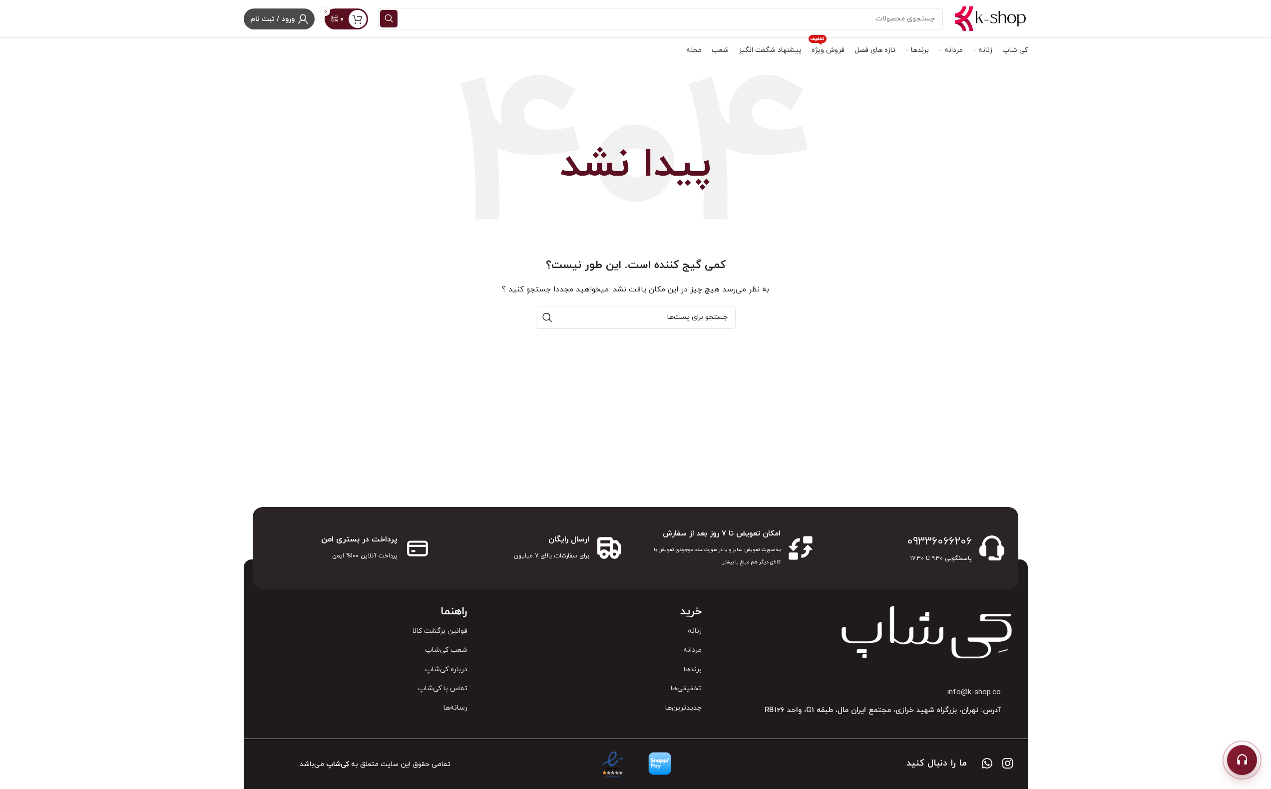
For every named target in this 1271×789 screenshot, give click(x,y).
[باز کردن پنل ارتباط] (1242, 760)
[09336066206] (991, 547)
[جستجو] (389, 18)
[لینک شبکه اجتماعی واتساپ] (987, 765)
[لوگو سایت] (990, 18)
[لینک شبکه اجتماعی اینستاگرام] (1007, 765)
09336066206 (939, 541)
